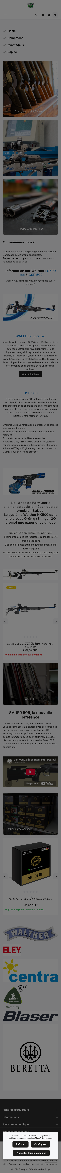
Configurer (40, 1144)
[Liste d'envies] (43, 15)
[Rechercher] (36, 15)
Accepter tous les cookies (31, 1153)
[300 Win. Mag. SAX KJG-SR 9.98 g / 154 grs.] (30, 865)
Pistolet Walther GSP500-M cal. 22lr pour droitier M (30, 645)
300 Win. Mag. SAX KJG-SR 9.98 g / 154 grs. (31, 899)
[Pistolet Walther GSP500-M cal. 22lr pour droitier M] (30, 610)
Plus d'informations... (43, 1138)
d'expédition (51, 1160)
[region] (30, 621)
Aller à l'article (30, 374)
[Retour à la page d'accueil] (30, 5)
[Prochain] (56, 621)
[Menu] (6, 15)
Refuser (20, 1144)
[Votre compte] (49, 15)
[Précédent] (5, 621)
